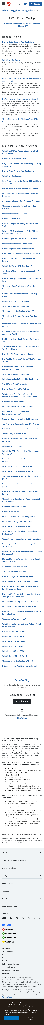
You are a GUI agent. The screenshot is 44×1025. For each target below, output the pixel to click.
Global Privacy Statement (17, 1005)
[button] (22, 834)
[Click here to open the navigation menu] (3, 3)
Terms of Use (7, 997)
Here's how (22, 718)
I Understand (11, 1018)
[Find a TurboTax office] (25, 4)
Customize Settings (31, 1018)
